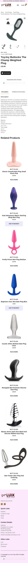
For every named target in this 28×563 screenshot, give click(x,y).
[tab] (5, 92)
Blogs (2, 515)
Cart (2, 542)
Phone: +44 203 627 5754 (8, 532)
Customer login (5, 513)
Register (3, 511)
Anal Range (8, 12)
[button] (24, 18)
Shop (2, 12)
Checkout (3, 546)
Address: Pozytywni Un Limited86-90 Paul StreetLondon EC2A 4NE (7, 528)
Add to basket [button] (14, 223)
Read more (14, 179)
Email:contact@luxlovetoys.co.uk (10, 534)
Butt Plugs (16, 12)
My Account (4, 544)
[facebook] (2, 504)
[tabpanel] (14, 114)
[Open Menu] (18, 5)
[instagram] (5, 504)
